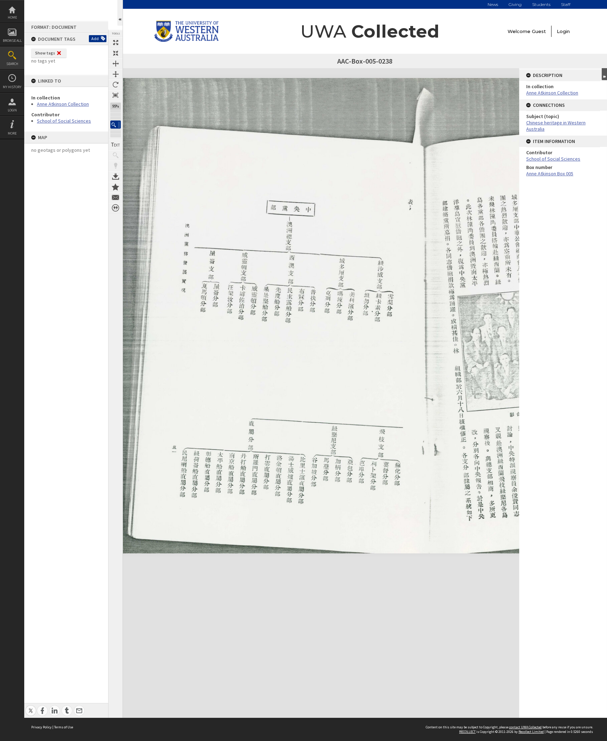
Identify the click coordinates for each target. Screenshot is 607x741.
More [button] (12, 133)
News (493, 4)
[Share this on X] (30, 706)
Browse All (12, 40)
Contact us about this (116, 197)
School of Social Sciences (64, 121)
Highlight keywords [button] (116, 166)
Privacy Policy (41, 727)
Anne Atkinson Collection (63, 104)
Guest (539, 31)
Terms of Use (63, 727)
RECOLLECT (467, 731)
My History (12, 87)
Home (12, 17)
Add (95, 38)
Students (541, 4)
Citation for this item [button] (116, 208)
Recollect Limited (531, 731)
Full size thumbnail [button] (116, 42)
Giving (515, 4)
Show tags (45, 53)
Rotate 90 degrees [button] (116, 84)
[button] (115, 125)
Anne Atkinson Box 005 (549, 173)
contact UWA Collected (525, 727)
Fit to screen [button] (116, 53)
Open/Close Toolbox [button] (120, 13)
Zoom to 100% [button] (116, 95)
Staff (565, 4)
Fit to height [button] (116, 74)
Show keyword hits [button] (116, 155)
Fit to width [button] (116, 63)
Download (116, 176)
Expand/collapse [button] (604, 74)
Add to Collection (116, 187)
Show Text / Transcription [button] (116, 144)
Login (12, 110)
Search (12, 63)
